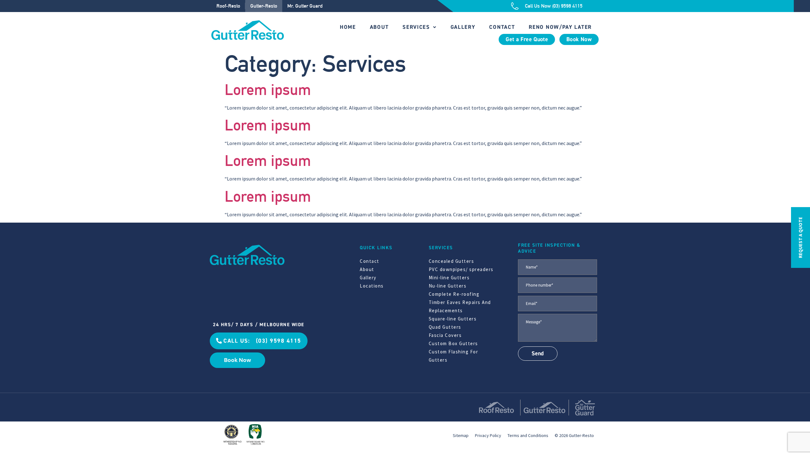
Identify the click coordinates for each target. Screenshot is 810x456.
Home (348, 27)
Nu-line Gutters (448, 286)
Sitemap (461, 435)
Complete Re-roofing (454, 294)
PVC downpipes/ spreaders (461, 269)
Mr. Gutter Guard (304, 6)
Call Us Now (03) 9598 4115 (554, 6)
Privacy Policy (488, 435)
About (379, 27)
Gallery (463, 27)
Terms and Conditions (528, 435)
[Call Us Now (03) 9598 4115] (515, 6)
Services (416, 27)
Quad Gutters (445, 327)
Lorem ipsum (268, 89)
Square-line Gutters (453, 319)
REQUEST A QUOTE (800, 237)
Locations (372, 286)
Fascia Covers (445, 335)
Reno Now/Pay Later (560, 27)
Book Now (579, 39)
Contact (502, 27)
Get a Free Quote (527, 39)
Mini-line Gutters (449, 278)
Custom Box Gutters (453, 343)
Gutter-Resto (263, 6)
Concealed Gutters (451, 261)
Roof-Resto (228, 6)
